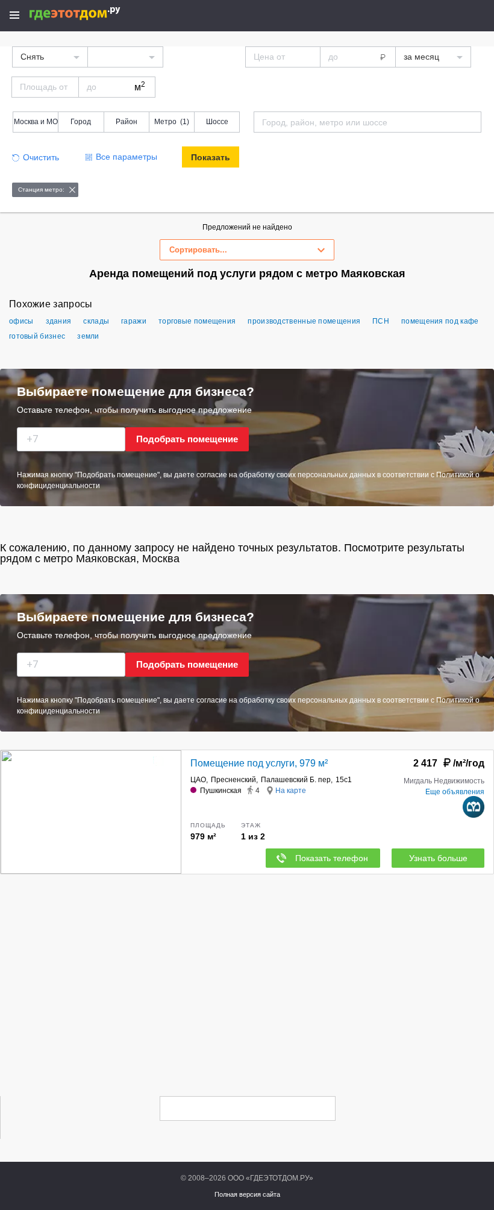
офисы (21, 321)
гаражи (133, 321)
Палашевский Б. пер (296, 780)
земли (88, 336)
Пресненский (233, 780)
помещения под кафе (439, 321)
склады (96, 321)
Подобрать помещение (187, 439)
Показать (210, 157)
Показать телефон (331, 858)
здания (59, 321)
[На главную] (87, 13)
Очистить (41, 157)
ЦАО (198, 780)
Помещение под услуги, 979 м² (259, 763)
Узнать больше (438, 858)
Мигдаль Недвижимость (444, 781)
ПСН (380, 321)
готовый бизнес (37, 336)
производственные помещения (304, 321)
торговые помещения (197, 321)
